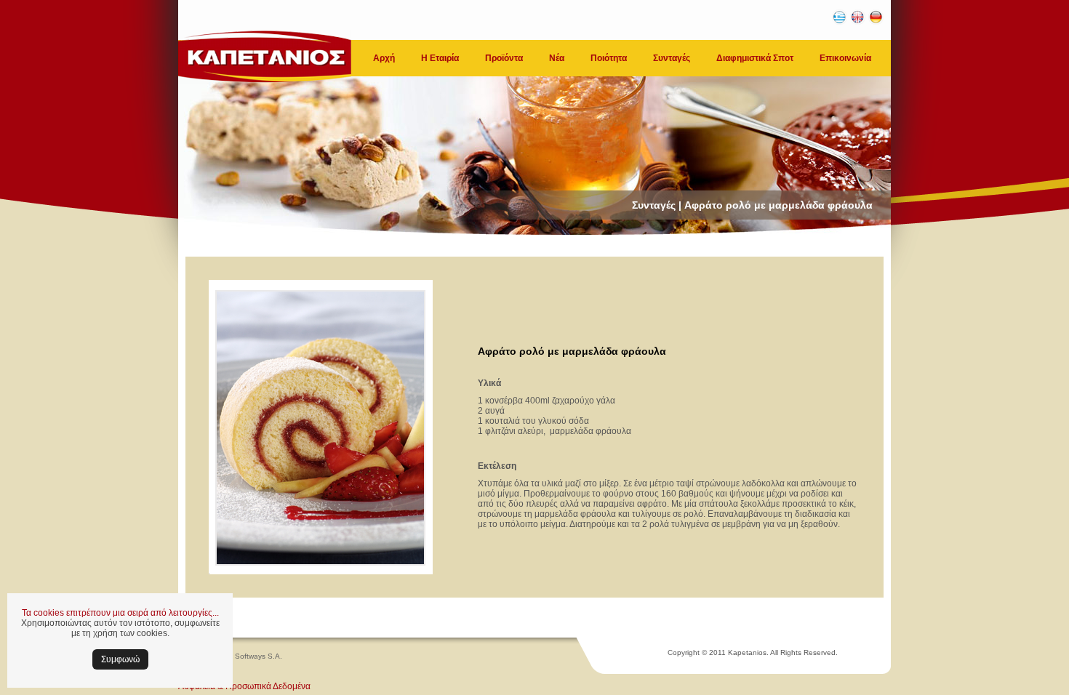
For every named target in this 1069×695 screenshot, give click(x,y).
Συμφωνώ (120, 659)
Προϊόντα (504, 58)
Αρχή (384, 58)
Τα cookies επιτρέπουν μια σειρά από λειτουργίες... (120, 613)
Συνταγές (671, 58)
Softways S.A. (258, 656)
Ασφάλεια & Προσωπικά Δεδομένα (244, 686)
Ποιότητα (608, 58)
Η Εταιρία (440, 58)
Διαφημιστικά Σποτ (754, 58)
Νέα (556, 58)
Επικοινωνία (845, 58)
